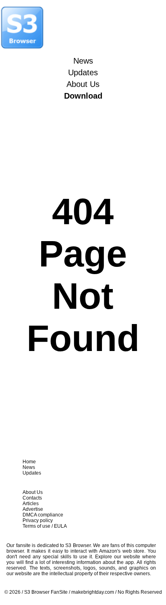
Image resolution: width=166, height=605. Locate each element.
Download (83, 95)
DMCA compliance (43, 515)
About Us (83, 84)
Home (29, 462)
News (83, 60)
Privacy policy (38, 520)
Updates (83, 72)
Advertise (33, 509)
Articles (31, 503)
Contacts (32, 498)
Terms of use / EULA (45, 526)
